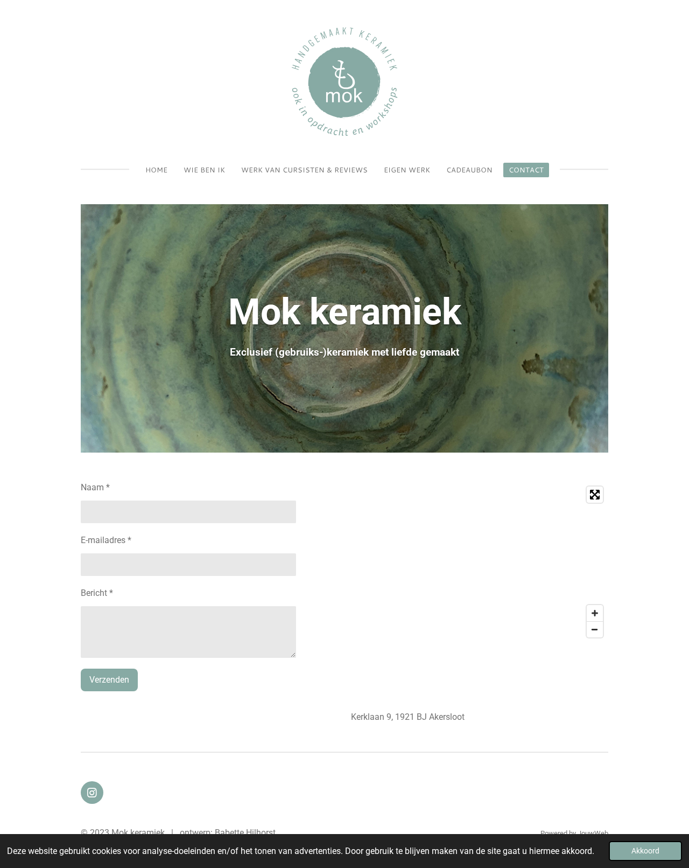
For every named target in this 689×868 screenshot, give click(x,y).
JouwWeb (593, 833)
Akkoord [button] (645, 851)
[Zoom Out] (595, 629)
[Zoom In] (595, 613)
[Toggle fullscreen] (595, 495)
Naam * (95, 487)
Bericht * (97, 593)
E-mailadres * (106, 540)
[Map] (479, 562)
